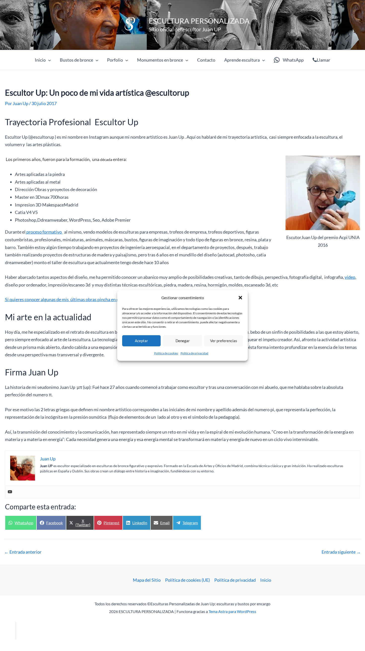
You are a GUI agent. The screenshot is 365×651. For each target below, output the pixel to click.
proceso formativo (44, 232)
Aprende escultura (242, 60)
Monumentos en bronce (160, 60)
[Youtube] (10, 491)
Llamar (323, 60)
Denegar (183, 340)
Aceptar (141, 340)
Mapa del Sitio (147, 580)
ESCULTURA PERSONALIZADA (199, 20)
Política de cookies (166, 353)
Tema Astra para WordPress (232, 611)
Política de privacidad (194, 353)
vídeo (350, 277)
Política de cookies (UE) (187, 580)
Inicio (40, 60)
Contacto (206, 60)
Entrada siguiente (341, 552)
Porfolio (115, 60)
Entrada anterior (22, 552)
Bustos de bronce (76, 60)
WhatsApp (293, 60)
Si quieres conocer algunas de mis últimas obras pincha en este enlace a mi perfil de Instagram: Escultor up (106, 299)
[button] (240, 297)
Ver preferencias (223, 340)
